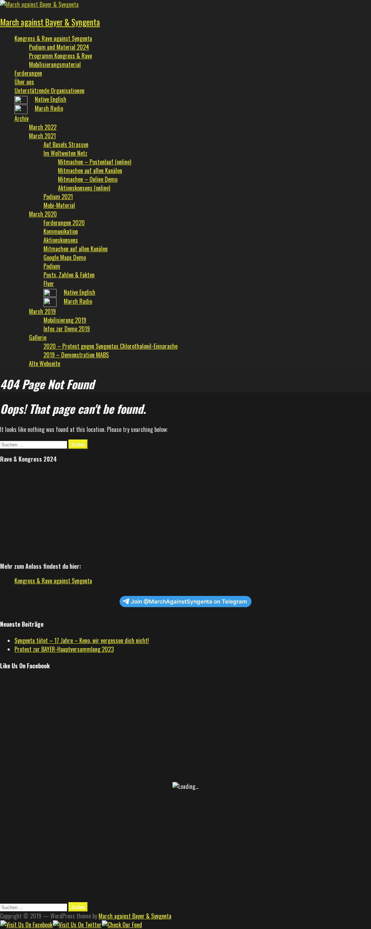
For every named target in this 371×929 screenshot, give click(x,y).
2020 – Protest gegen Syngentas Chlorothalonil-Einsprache (110, 346)
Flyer (48, 283)
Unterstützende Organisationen (49, 90)
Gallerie (37, 337)
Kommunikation (60, 231)
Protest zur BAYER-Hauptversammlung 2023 (64, 649)
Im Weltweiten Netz (65, 153)
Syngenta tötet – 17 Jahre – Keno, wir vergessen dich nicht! (81, 640)
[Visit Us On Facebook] (26, 924)
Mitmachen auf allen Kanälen (90, 170)
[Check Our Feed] (121, 924)
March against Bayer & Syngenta (50, 22)
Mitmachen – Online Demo (87, 179)
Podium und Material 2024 (59, 47)
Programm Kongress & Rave (60, 55)
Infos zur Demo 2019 (66, 328)
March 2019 (42, 311)
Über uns (24, 81)
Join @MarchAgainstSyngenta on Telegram (189, 601)
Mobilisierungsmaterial (55, 64)
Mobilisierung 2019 (64, 320)
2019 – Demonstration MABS (76, 354)
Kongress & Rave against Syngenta (53, 38)
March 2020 (43, 214)
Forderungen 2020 (64, 222)
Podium (51, 266)
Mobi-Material (59, 205)
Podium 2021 (58, 196)
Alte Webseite (44, 363)
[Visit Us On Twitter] (77, 924)
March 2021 (42, 135)
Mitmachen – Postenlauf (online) (94, 161)
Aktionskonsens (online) (84, 188)
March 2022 (43, 127)
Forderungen (28, 73)
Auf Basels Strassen (65, 144)
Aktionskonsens (60, 240)
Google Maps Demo (64, 257)
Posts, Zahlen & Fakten (69, 274)
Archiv (21, 118)
